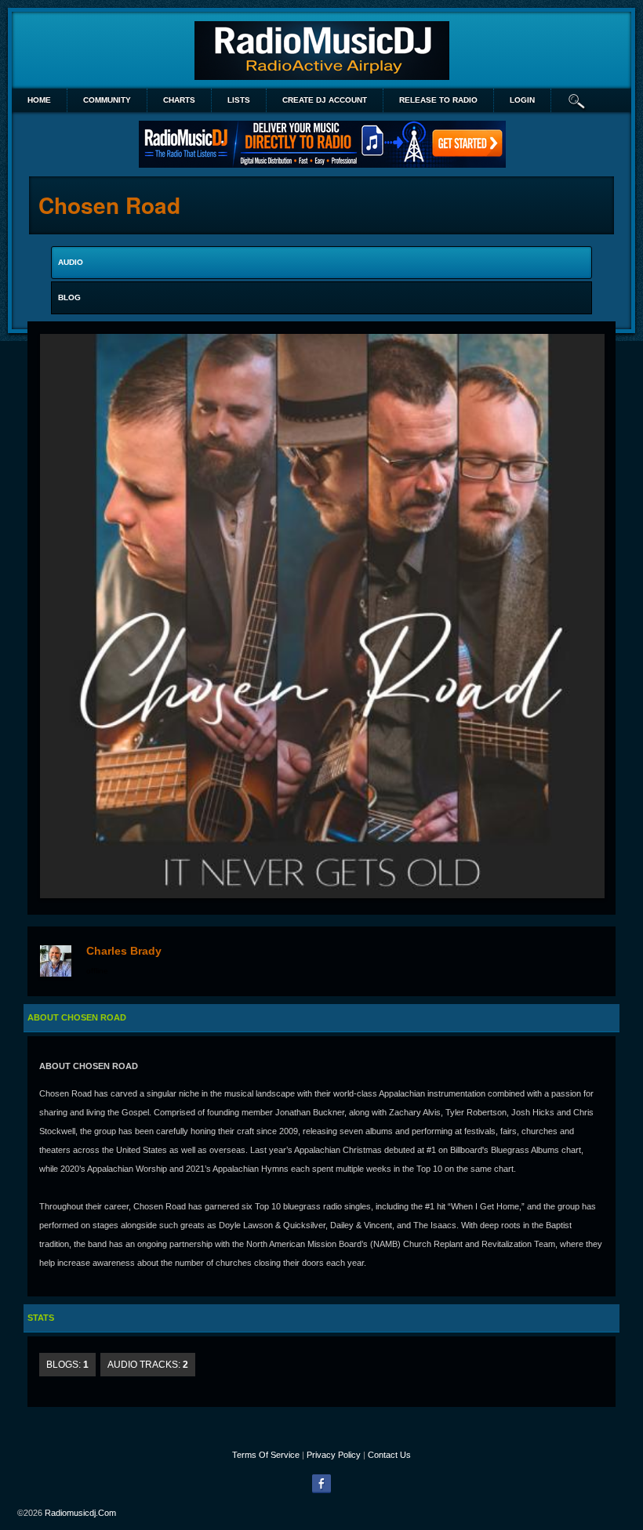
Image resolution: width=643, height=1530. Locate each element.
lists (238, 100)
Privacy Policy (334, 1454)
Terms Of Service (266, 1454)
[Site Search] (577, 100)
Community (107, 100)
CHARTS (179, 100)
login (522, 100)
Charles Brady (124, 950)
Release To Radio (438, 100)
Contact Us (389, 1454)
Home (39, 100)
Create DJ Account (324, 100)
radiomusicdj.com (80, 1512)
